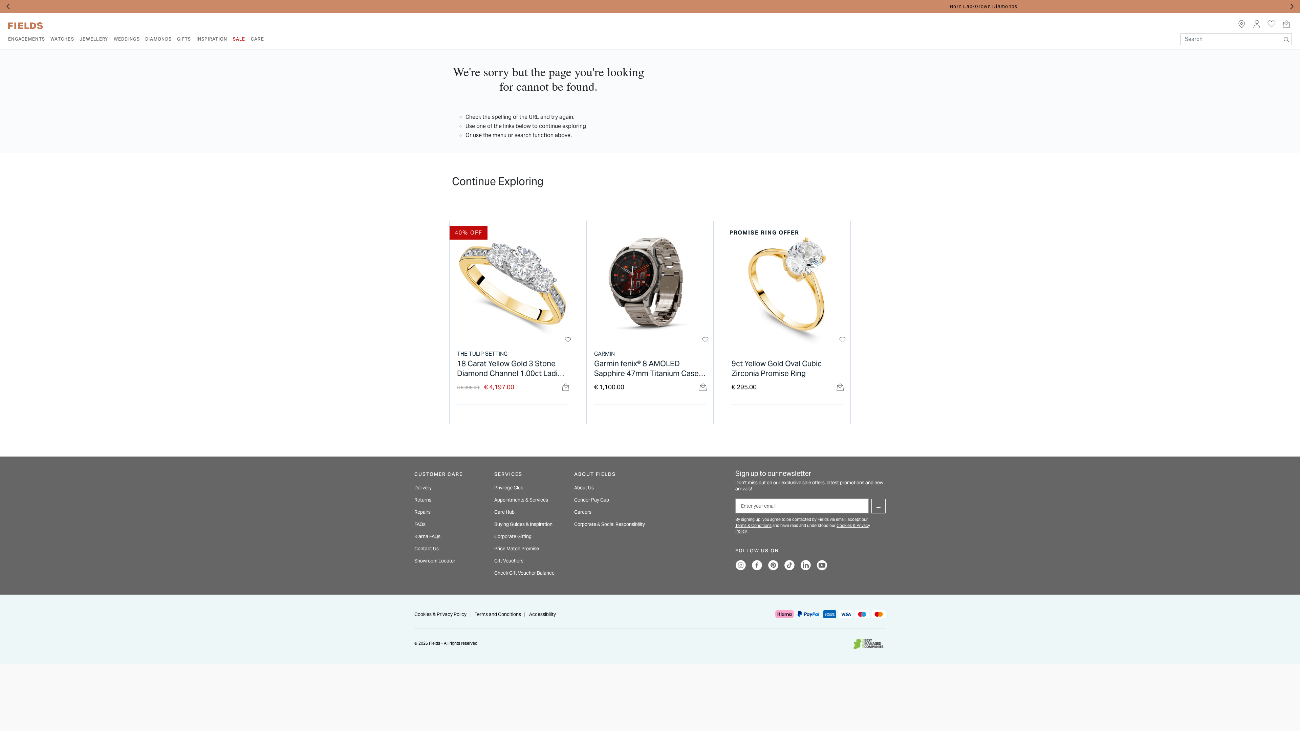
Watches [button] (62, 39)
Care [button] (257, 39)
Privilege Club (508, 488)
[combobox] (1236, 39)
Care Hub (504, 512)
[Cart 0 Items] (1286, 23)
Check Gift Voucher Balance (524, 573)
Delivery (423, 488)
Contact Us (426, 549)
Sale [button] (239, 39)
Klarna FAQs (427, 536)
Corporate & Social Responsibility (609, 524)
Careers (582, 512)
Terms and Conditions (498, 614)
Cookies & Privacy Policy (440, 614)
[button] (1257, 23)
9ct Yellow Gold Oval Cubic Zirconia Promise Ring (777, 368)
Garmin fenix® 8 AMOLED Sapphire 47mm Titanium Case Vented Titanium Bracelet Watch (649, 368)
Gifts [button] (184, 39)
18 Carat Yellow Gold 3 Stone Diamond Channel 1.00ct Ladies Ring (511, 368)
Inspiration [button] (212, 39)
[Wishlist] (568, 339)
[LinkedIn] (805, 565)
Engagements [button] (26, 39)
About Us (584, 488)
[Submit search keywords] (1286, 38)
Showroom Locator (434, 561)
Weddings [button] (127, 39)
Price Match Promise (516, 549)
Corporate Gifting (513, 536)
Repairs (422, 512)
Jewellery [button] (94, 39)
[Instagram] (740, 565)
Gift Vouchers (508, 561)
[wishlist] (1272, 23)
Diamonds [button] (158, 39)
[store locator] (1242, 23)
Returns (422, 500)
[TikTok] (789, 565)
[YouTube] (822, 565)
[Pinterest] (773, 565)
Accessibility (542, 614)
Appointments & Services (521, 500)
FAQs (420, 524)
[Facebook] (757, 565)
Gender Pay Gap (591, 500)
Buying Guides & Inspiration (523, 524)
